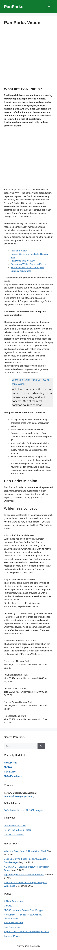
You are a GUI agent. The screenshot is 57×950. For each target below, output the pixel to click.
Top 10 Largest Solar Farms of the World (24, 874)
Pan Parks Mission (13, 922)
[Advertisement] (28, 58)
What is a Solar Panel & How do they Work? (26, 851)
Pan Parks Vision (12, 927)
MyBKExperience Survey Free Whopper (23, 910)
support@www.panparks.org (19, 796)
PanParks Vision (19, 250)
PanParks (13, 6)
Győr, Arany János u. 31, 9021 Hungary (23, 810)
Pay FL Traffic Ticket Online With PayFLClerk (26, 931)
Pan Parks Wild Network (23, 261)
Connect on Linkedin (14, 834)
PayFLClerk (10, 772)
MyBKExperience (13, 776)
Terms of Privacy (12, 936)
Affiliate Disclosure (13, 901)
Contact (8, 905)
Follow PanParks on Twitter (17, 830)
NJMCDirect (10, 763)
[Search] (41, 746)
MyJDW (8, 767)
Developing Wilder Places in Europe (28, 264)
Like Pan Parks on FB (15, 825)
